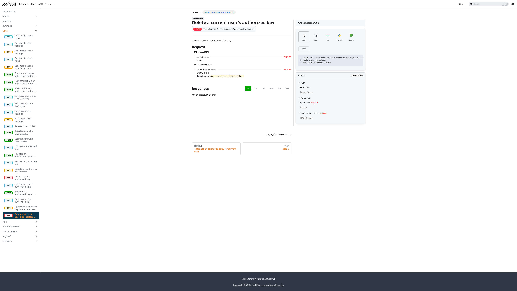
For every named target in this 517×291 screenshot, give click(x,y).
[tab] (303, 37)
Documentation (27, 4)
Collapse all (357, 75)
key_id (302, 103)
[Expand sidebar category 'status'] (36, 16)
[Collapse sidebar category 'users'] (36, 31)
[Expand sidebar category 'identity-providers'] (36, 226)
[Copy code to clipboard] (355, 58)
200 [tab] (248, 88)
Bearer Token (304, 87)
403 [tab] (271, 88)
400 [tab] (256, 88)
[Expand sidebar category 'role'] (36, 222)
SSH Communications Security (257, 278)
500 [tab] (287, 88)
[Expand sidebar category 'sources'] (36, 21)
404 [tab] (279, 88)
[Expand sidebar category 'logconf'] (36, 236)
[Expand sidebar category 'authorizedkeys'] (36, 231)
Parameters (306, 98)
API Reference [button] (45, 4)
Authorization (305, 113)
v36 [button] (459, 4)
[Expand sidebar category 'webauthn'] (36, 241)
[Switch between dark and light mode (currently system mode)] (513, 4)
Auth (303, 83)
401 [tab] (263, 88)
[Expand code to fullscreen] (360, 58)
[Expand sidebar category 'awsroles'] (36, 26)
